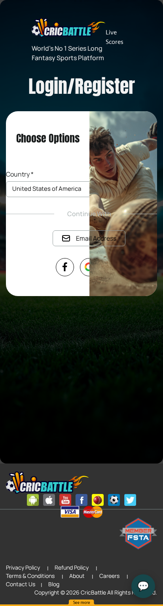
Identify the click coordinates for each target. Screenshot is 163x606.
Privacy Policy (23, 567)
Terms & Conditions (30, 575)
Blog (53, 584)
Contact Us (20, 584)
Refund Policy (72, 567)
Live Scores (114, 37)
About (77, 575)
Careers (109, 575)
